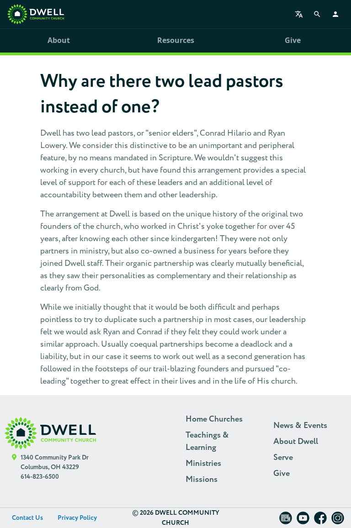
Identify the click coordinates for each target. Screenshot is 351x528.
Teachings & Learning (207, 441)
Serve (283, 458)
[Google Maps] (14, 467)
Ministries (203, 464)
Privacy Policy (77, 518)
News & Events (300, 426)
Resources (175, 40)
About (59, 40)
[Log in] (335, 14)
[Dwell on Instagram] (337, 521)
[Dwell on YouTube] (303, 521)
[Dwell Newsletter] (285, 521)
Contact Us (27, 518)
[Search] (317, 14)
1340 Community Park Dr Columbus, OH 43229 (55, 462)
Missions (202, 480)
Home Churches (214, 419)
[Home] (35, 14)
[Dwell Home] (50, 433)
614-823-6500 (40, 476)
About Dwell (295, 442)
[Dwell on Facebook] (320, 521)
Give (293, 40)
